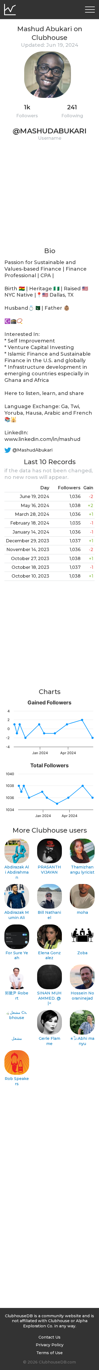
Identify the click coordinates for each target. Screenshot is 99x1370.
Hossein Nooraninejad (82, 996)
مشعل (17, 1038)
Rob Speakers (17, 1081)
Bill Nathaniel (49, 915)
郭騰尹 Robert (16, 996)
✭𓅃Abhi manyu (82, 1041)
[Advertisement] (49, 197)
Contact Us (49, 1337)
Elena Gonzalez (49, 955)
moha (82, 912)
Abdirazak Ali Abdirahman (16, 872)
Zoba (82, 952)
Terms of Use (49, 1352)
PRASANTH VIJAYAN (49, 870)
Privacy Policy (50, 1344)
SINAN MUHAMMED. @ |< (49, 998)
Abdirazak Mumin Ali (16, 915)
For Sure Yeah (17, 955)
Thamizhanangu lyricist (82, 870)
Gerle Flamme (49, 1041)
